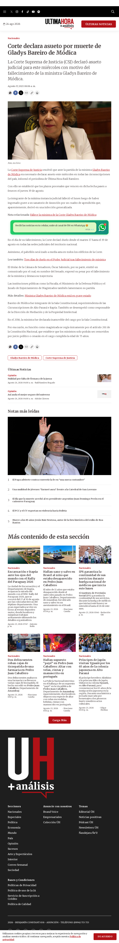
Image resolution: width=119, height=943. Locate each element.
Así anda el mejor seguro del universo (29, 394)
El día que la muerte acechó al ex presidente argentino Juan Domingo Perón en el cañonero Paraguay (58, 500)
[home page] (59, 24)
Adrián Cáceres (42, 398)
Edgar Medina (104, 709)
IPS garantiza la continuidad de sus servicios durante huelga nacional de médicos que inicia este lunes (92, 580)
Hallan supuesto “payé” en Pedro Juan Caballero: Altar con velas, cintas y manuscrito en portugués (58, 668)
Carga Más (60, 720)
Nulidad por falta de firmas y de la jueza (30, 378)
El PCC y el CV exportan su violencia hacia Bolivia (39, 510)
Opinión (12, 375)
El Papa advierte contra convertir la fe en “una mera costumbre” (48, 479)
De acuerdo (105, 936)
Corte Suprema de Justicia (26, 169)
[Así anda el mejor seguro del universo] (104, 394)
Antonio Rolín (33, 625)
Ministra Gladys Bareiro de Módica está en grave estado (58, 295)
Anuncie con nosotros (57, 806)
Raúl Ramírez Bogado (45, 382)
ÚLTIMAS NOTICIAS (98, 24)
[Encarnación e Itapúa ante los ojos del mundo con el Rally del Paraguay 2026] (24, 555)
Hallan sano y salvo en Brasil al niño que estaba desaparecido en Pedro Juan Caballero (59, 578)
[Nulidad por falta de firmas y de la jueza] (104, 378)
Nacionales (14, 38)
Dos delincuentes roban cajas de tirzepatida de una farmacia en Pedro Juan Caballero (21, 666)
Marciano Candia (68, 610)
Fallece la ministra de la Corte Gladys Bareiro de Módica (63, 214)
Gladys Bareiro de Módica (24, 358)
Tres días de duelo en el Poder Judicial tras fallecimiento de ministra (65, 259)
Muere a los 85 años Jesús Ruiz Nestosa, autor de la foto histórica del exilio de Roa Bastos (57, 521)
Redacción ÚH (105, 613)
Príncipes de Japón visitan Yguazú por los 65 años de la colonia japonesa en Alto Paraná (94, 666)
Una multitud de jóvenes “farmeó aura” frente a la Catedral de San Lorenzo (54, 489)
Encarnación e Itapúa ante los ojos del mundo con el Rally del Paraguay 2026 (23, 577)
